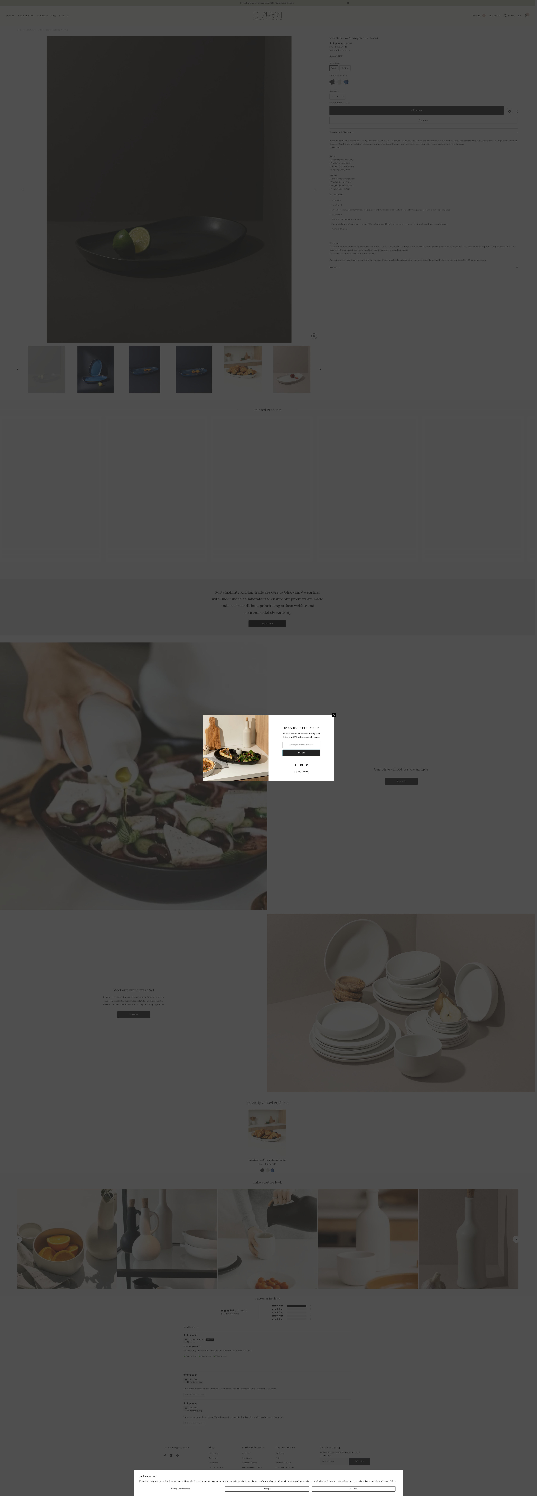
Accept (267, 1489)
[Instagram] (301, 765)
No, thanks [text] (303, 772)
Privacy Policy (389, 1481)
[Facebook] (295, 765)
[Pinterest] (307, 765)
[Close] (334, 715)
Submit (301, 753)
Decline (353, 1489)
